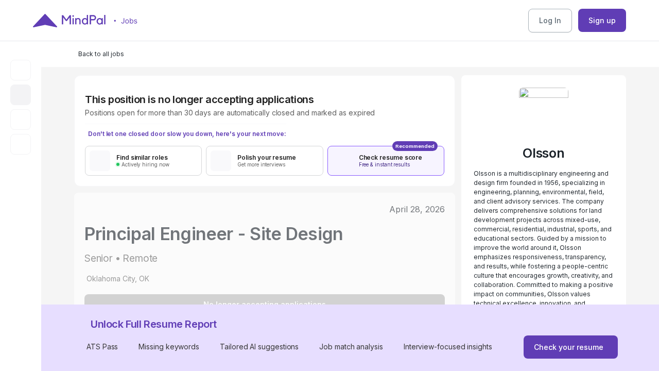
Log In (550, 20)
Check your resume (568, 347)
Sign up (602, 20)
